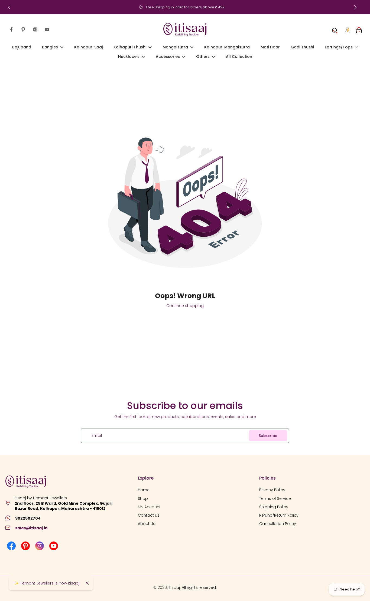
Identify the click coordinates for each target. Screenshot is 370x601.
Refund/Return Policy (278, 515)
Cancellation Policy (277, 523)
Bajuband (21, 47)
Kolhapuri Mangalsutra (227, 47)
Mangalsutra (175, 47)
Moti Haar (270, 47)
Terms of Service (275, 498)
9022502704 (28, 518)
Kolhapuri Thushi (129, 47)
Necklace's (128, 57)
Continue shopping (185, 305)
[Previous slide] (9, 7)
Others (203, 57)
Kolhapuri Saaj (88, 47)
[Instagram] (35, 29)
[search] (335, 29)
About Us (146, 523)
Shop (143, 498)
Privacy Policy (272, 490)
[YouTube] (47, 29)
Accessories (168, 57)
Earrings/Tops (339, 47)
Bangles (50, 47)
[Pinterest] (23, 29)
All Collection (239, 57)
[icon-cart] (359, 29)
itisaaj (174, 587)
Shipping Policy (273, 507)
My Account (149, 507)
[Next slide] (355, 7)
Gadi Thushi (302, 47)
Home (144, 490)
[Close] (87, 583)
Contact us (149, 515)
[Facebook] (11, 29)
